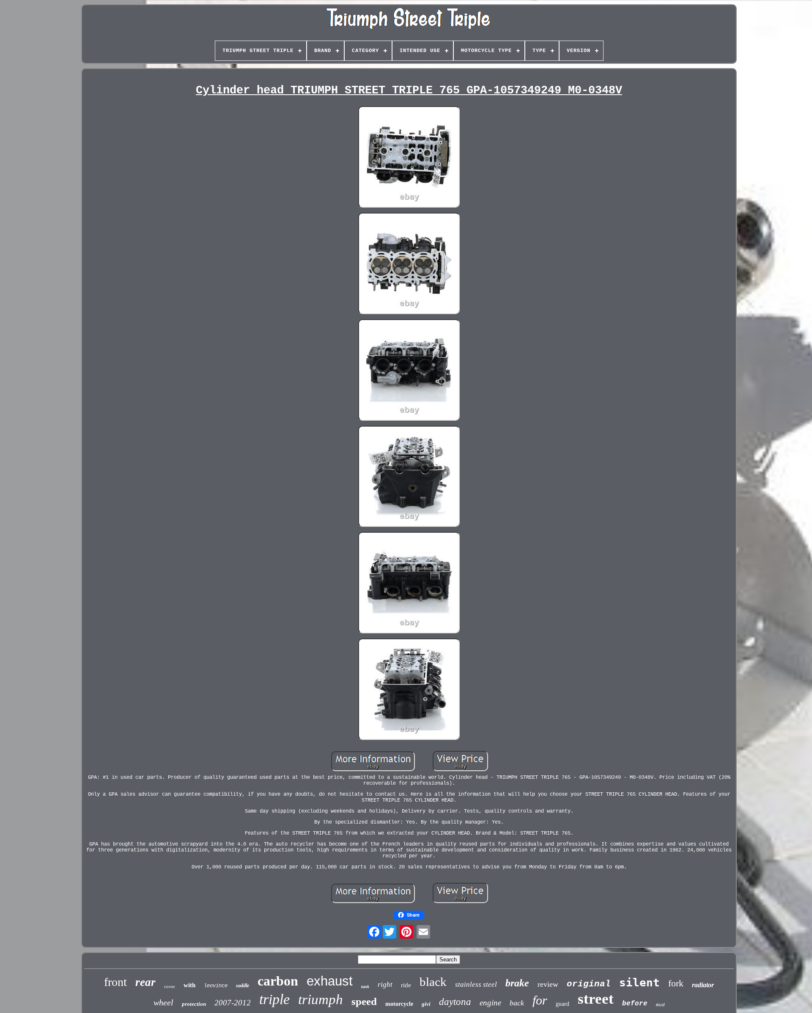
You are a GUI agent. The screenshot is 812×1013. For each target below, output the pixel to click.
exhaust (330, 981)
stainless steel (476, 984)
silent (639, 982)
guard (562, 1004)
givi (426, 1004)
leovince (216, 986)
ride (406, 985)
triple (274, 999)
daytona (455, 1002)
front (115, 981)
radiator (703, 984)
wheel (163, 1002)
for (539, 1000)
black (433, 981)
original (589, 984)
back (517, 1003)
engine (490, 1002)
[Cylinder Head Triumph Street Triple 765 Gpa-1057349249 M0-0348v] (409, 157)
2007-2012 (232, 1002)
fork (675, 983)
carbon (278, 980)
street (596, 999)
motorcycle (399, 1004)
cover (169, 986)
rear (145, 982)
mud (660, 1005)
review (548, 984)
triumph (320, 999)
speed (364, 1001)
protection (194, 1004)
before (634, 1004)
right (385, 984)
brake (517, 982)
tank (365, 986)
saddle (242, 985)
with (189, 985)
